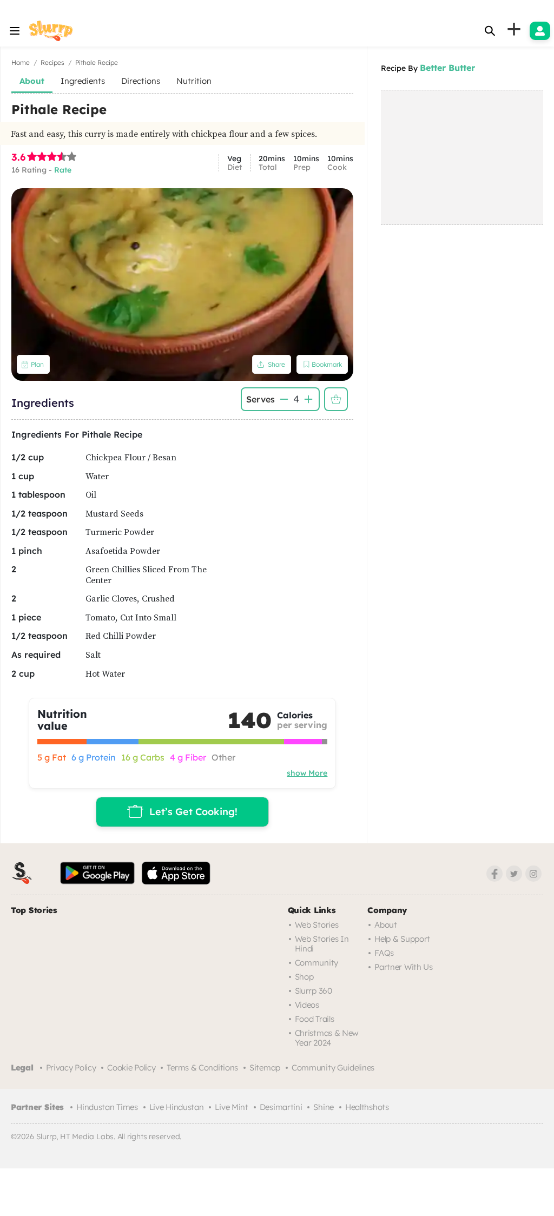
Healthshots (367, 1107)
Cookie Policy (131, 1067)
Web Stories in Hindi (322, 944)
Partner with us (403, 967)
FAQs (384, 953)
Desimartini (281, 1107)
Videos (307, 1005)
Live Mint (231, 1107)
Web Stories (317, 925)
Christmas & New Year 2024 (327, 1038)
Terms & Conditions (202, 1067)
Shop (304, 977)
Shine (323, 1107)
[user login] (540, 31)
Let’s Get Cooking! (193, 811)
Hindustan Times (107, 1107)
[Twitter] (514, 873)
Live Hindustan (176, 1107)
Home (20, 62)
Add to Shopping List (336, 399)
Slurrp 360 (313, 991)
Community (316, 962)
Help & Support (402, 939)
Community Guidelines (333, 1067)
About (385, 925)
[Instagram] (533, 873)
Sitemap (264, 1067)
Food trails (314, 1019)
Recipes (52, 62)
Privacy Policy (71, 1067)
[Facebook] (494, 873)
